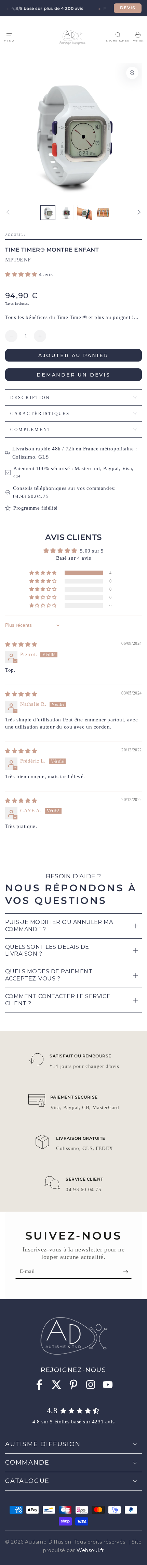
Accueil (14, 235)
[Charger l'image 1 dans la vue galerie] (47, 212)
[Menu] (9, 35)
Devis (127, 7)
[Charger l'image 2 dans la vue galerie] (66, 212)
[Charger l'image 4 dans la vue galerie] (103, 212)
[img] (21, 644)
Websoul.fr (90, 1550)
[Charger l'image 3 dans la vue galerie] (84, 212)
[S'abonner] (127, 1271)
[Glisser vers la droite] (139, 212)
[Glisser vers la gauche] (7, 212)
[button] (117, 35)
